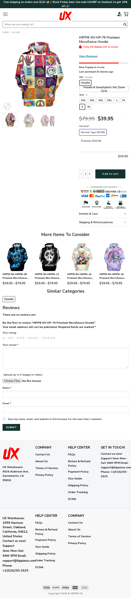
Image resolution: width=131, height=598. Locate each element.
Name (7, 388)
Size (81, 95)
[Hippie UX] (65, 16)
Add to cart (110, 174)
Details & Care (88, 214)
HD (81, 77)
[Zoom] (7, 106)
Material (84, 126)
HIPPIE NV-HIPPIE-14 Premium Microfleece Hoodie (79, 276)
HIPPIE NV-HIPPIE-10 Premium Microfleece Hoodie (111, 276)
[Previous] (8, 75)
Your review (11, 345)
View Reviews (88, 56)
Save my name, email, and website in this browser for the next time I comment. (55, 419)
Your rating (9, 332)
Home (6, 32)
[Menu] (5, 14)
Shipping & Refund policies (96, 222)
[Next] (68, 75)
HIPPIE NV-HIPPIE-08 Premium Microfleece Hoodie (15, 276)
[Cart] (126, 14)
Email (7, 403)
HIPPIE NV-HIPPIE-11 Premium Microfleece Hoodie (47, 276)
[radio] (85, 82)
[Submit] (125, 25)
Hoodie (16, 32)
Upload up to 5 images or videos (22, 374)
